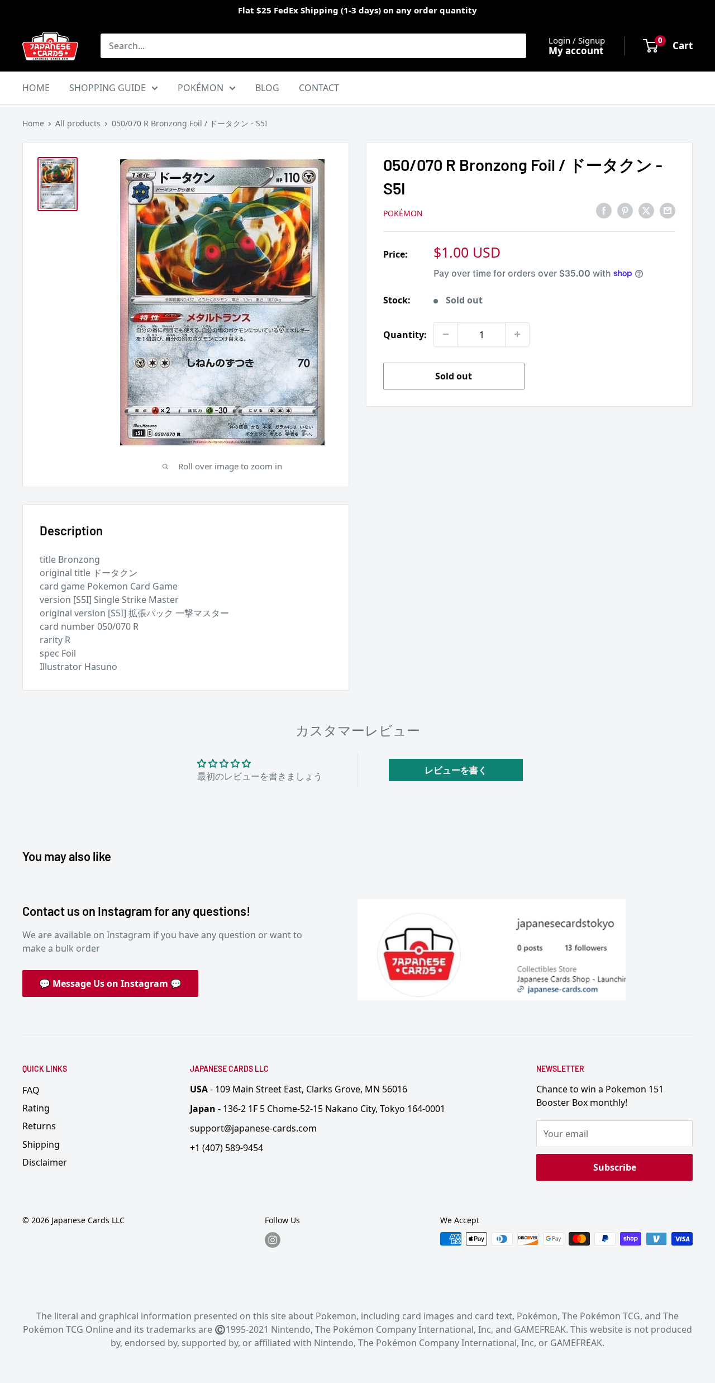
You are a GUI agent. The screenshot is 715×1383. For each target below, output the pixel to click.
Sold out (453, 375)
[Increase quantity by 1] (517, 334)
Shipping (41, 1144)
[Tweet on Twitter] (646, 210)
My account (576, 50)
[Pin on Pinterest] (625, 210)
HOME (36, 88)
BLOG (267, 88)
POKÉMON (200, 88)
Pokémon (403, 212)
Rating (36, 1108)
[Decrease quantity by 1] (445, 334)
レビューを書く (456, 770)
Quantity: (405, 334)
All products (78, 123)
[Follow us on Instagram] (272, 1240)
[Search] (512, 46)
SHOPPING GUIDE (107, 88)
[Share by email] (667, 210)
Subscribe (614, 1167)
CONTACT (319, 88)
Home (33, 123)
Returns (39, 1126)
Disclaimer (44, 1162)
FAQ (31, 1090)
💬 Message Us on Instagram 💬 (110, 983)
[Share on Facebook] (604, 210)
